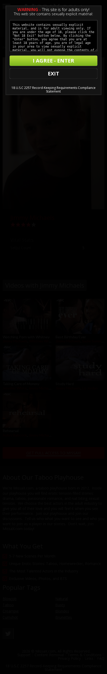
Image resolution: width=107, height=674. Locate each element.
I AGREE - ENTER (53, 60)
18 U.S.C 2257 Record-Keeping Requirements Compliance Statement (53, 90)
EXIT (53, 73)
